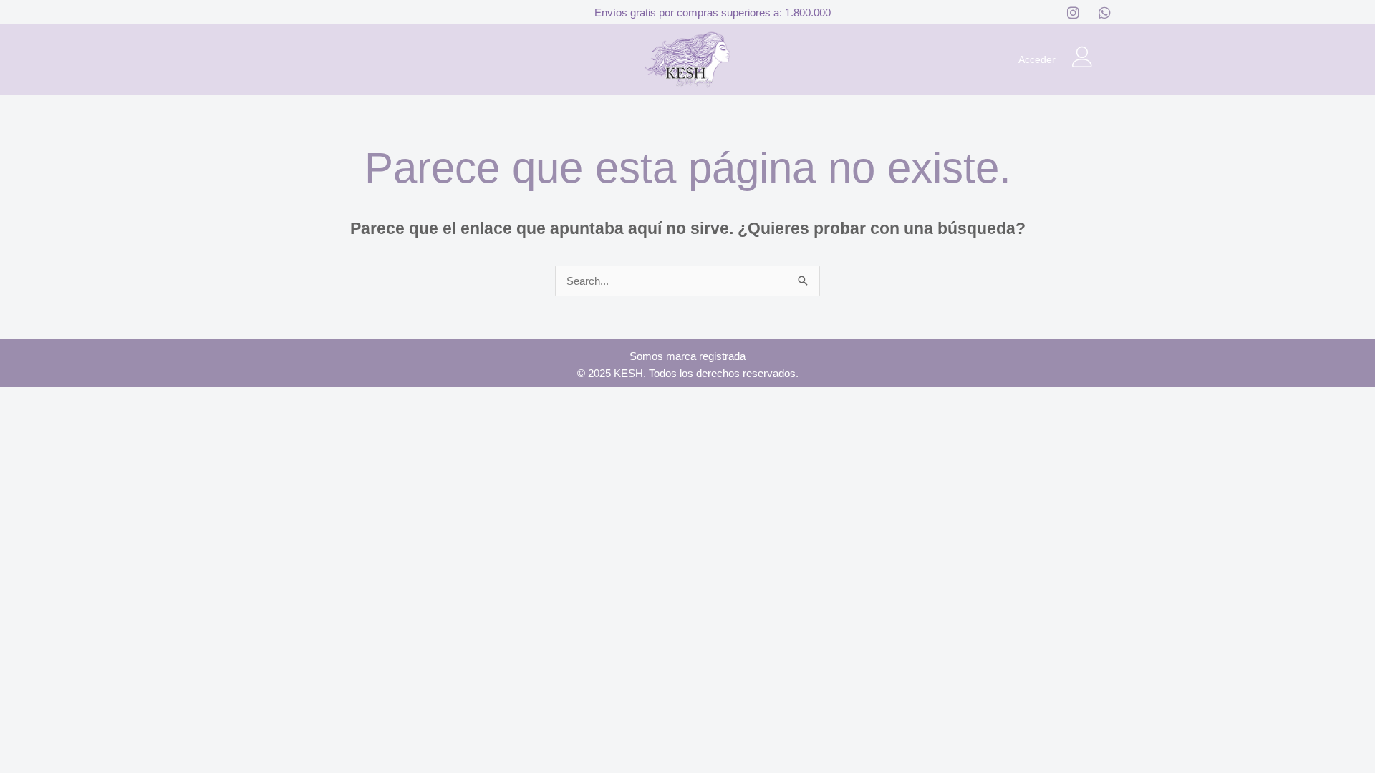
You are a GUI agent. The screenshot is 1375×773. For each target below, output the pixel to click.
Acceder (1037, 59)
